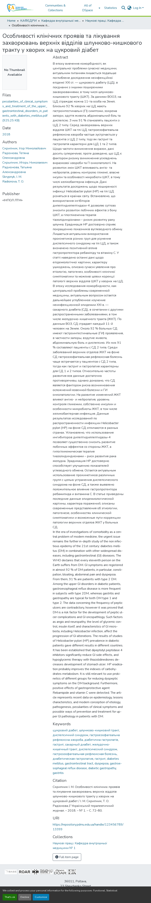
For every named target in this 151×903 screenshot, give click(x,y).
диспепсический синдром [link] (98, 749)
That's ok (10, 897)
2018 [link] (6, 134)
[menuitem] (88, 8)
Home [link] (11, 21)
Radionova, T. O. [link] (13, 181)
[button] (20, 8)
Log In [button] (137, 8)
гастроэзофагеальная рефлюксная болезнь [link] (85, 754)
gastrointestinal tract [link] (79, 763)
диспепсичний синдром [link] (70, 735)
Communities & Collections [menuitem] (55, 7)
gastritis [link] (58, 773)
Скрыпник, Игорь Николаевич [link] (24, 162)
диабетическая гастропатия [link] (73, 759)
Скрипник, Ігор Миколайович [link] (24, 148)
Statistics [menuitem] (110, 8)
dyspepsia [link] (102, 763)
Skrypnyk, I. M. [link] (12, 177)
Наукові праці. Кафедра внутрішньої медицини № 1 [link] (105, 21)
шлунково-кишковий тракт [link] (99, 730)
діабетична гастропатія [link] (101, 740)
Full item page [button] (68, 857)
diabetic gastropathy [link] (102, 768)
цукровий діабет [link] (65, 730)
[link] (25, 111)
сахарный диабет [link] (78, 744)
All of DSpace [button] (87, 7)
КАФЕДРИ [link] (28, 21)
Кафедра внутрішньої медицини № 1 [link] (61, 21)
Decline (24, 897)
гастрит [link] (58, 744)
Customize (41, 897)
